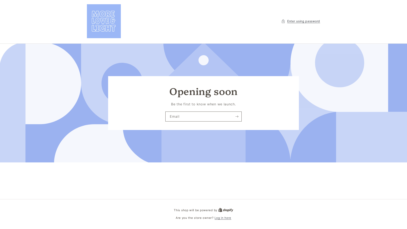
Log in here (223, 217)
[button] (300, 21)
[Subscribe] (236, 116)
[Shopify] (225, 210)
